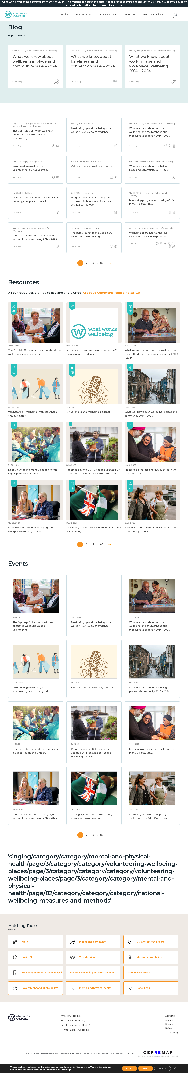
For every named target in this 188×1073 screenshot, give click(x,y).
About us (130, 14)
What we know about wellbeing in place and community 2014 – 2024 (151, 61)
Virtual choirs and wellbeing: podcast (93, 166)
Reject (145, 1068)
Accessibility (171, 1032)
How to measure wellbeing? (75, 1025)
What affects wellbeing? (74, 1020)
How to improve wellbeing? (75, 1029)
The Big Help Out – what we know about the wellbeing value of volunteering (33, 135)
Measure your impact (154, 14)
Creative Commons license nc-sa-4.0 (111, 292)
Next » (109, 263)
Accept (129, 1068)
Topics (64, 14)
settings (67, 1069)
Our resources (84, 14)
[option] (36, 66)
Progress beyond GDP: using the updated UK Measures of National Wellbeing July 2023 (91, 201)
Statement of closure (32, 56)
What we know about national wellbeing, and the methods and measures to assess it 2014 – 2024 (93, 66)
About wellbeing (108, 14)
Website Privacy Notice (169, 1024)
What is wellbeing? (71, 1016)
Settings (162, 1068)
